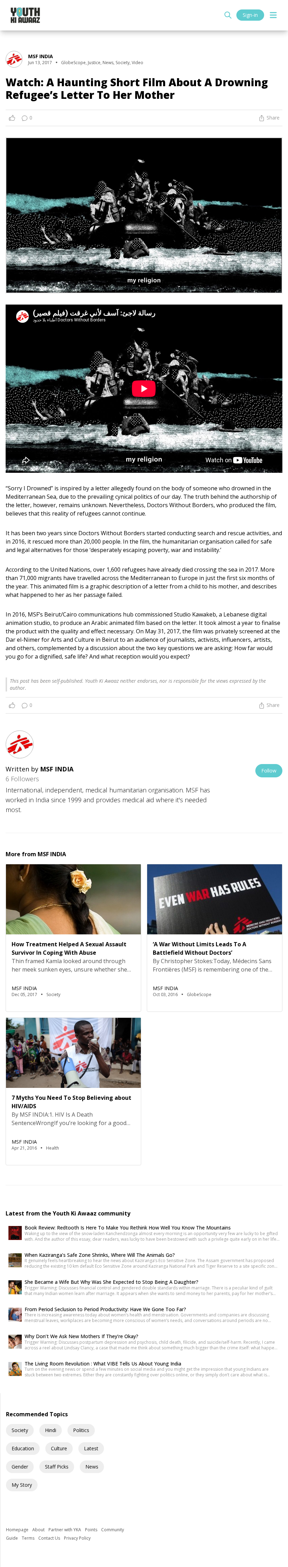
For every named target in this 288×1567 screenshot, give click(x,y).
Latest (91, 1448)
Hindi (50, 1430)
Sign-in (250, 15)
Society (20, 1430)
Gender (20, 1466)
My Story (22, 1484)
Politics (81, 1430)
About (39, 1530)
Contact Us (49, 1538)
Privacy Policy (77, 1538)
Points (91, 1530)
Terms (28, 1538)
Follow (268, 770)
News (91, 1466)
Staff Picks (56, 1466)
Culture (59, 1448)
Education (23, 1448)
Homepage (18, 1530)
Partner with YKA (65, 1530)
